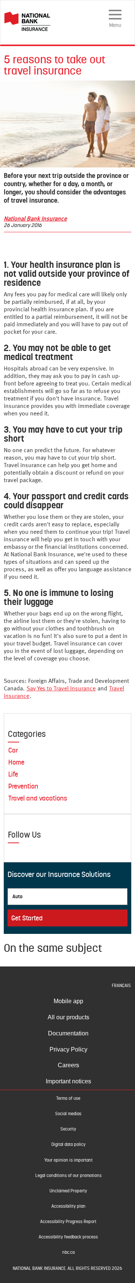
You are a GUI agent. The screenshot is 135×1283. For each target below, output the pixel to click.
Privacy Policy (68, 1049)
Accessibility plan (68, 1206)
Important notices (68, 1081)
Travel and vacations (37, 798)
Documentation (68, 1033)
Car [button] (13, 750)
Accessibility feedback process (68, 1237)
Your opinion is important (68, 1160)
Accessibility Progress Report (68, 1222)
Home (16, 762)
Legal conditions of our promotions (68, 1175)
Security (68, 1129)
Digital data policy (68, 1144)
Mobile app (68, 1001)
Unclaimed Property (68, 1191)
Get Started (27, 918)
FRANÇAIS (121, 986)
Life (13, 774)
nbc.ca (68, 1252)
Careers (68, 1065)
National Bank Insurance (35, 219)
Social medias (68, 1114)
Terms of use (68, 1098)
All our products (68, 1017)
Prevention (23, 786)
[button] (61, 689)
